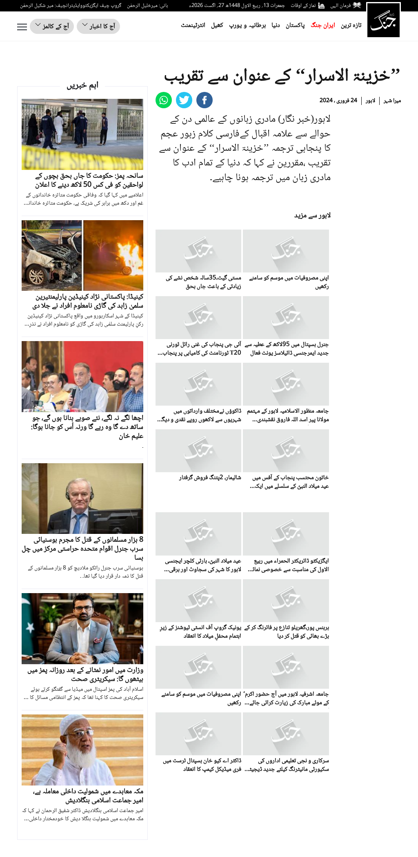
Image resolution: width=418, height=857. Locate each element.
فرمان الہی (340, 5)
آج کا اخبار (101, 26)
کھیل (217, 25)
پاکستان (295, 25)
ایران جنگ (323, 25)
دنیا (275, 25)
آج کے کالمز (55, 26)
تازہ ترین (351, 25)
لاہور (370, 101)
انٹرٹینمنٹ (193, 25)
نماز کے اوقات (303, 5)
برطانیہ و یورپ (247, 25)
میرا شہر (392, 101)
